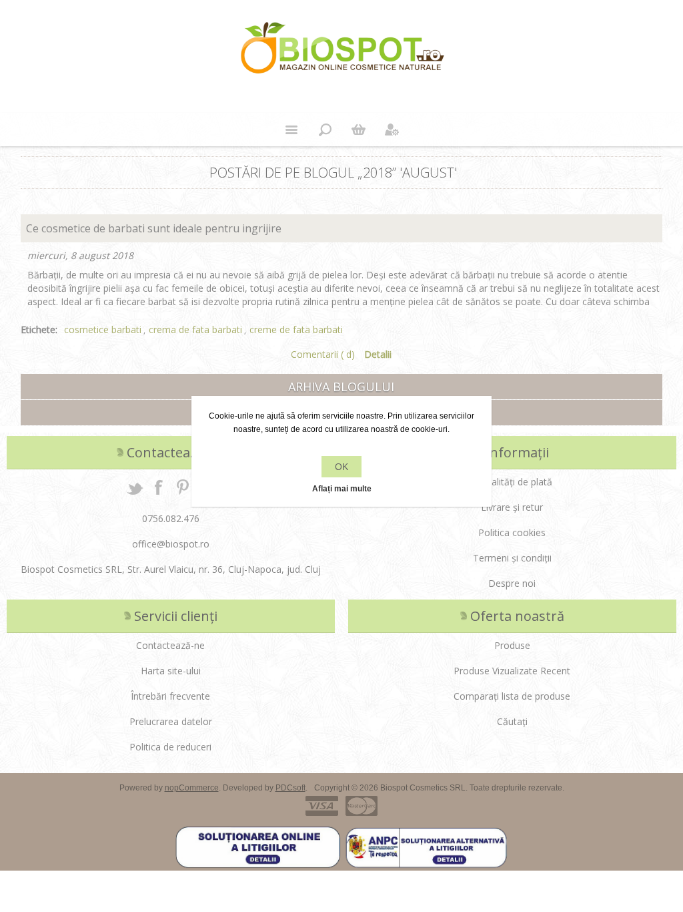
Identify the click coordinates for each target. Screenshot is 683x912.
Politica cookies (512, 532)
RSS (654, 168)
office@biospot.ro (170, 543)
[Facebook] (158, 486)
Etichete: (39, 329)
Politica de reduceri (170, 746)
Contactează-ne (170, 645)
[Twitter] (134, 486)
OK (341, 466)
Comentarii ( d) (323, 354)
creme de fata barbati (296, 329)
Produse (512, 645)
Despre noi (512, 583)
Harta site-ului (171, 670)
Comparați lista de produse (512, 696)
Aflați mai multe (342, 488)
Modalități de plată (512, 481)
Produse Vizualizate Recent (512, 670)
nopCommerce (192, 787)
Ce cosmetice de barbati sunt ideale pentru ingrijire (153, 228)
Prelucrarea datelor (170, 721)
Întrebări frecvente (170, 696)
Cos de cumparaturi (358, 129)
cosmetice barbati (102, 329)
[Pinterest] (182, 486)
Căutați (512, 721)
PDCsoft (290, 787)
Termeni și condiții (512, 557)
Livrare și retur (512, 507)
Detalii (378, 354)
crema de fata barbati (195, 329)
